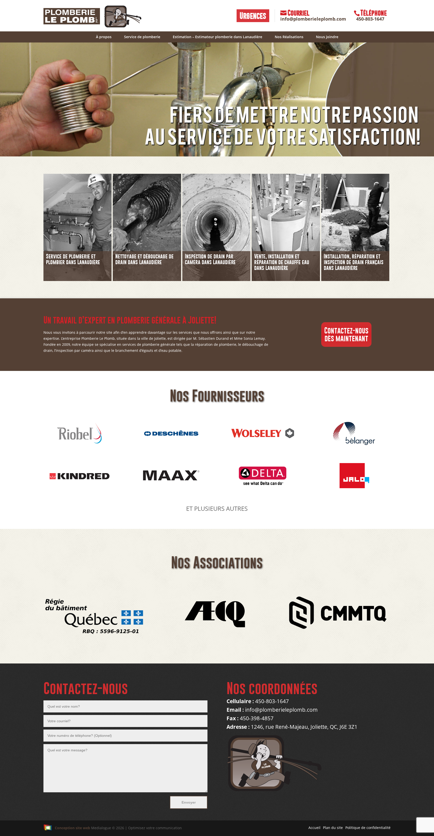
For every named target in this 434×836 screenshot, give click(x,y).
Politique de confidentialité (368, 827)
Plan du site (333, 827)
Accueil (314, 827)
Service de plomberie (142, 36)
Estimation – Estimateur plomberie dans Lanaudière (217, 36)
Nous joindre (327, 36)
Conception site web (72, 827)
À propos (104, 36)
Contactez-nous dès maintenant (346, 334)
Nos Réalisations (289, 36)
